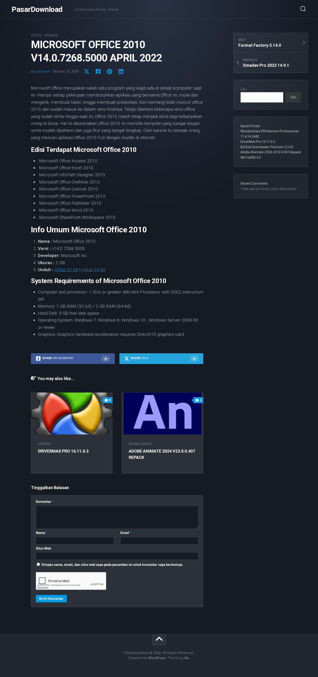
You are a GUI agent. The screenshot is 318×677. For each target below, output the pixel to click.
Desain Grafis (140, 444)
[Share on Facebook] (98, 71)
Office (36, 35)
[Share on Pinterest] (109, 71)
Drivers (44, 444)
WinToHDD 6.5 (250, 157)
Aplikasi (51, 35)
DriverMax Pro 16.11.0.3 (63, 451)
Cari (243, 89)
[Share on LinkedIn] (120, 71)
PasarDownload (37, 9)
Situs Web (43, 548)
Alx (186, 658)
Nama (41, 533)
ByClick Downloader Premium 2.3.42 (266, 147)
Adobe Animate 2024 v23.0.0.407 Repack (270, 152)
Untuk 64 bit (93, 269)
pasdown (43, 71)
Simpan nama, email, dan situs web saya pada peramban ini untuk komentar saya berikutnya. (112, 565)
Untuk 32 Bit (66, 269)
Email (125, 533)
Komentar (45, 502)
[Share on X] (86, 71)
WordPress (157, 658)
